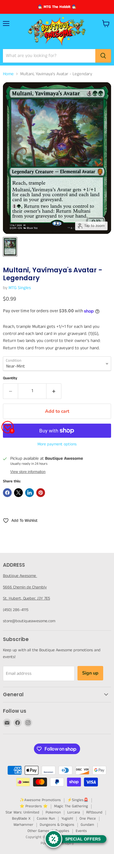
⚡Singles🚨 (77, 800)
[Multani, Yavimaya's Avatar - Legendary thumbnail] (10, 246)
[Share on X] (18, 492)
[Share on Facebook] (7, 492)
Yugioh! (67, 818)
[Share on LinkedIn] (29, 492)
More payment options (57, 444)
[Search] (103, 56)
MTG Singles (19, 288)
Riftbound (94, 812)
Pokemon (53, 812)
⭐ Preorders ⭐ (34, 806)
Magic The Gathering (71, 806)
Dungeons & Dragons (57, 825)
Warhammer (23, 825)
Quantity (10, 378)
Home (8, 73)
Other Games (38, 831)
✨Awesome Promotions (40, 800)
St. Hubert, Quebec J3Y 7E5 (26, 598)
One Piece (88, 818)
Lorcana (73, 812)
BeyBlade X (21, 818)
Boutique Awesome (20, 576)
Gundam (87, 825)
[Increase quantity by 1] (53, 391)
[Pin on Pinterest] (40, 492)
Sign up (90, 673)
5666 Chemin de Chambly (25, 587)
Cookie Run (46, 818)
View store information (28, 472)
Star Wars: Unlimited (22, 812)
